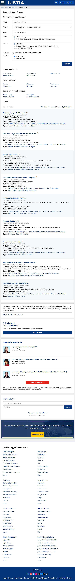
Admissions (41, 486)
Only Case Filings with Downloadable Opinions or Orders (35, 39)
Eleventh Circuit (55, 73)
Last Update (20, 59)
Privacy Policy (52, 578)
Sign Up (69, 2)
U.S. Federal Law (9, 508)
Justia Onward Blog (44, 555)
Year (41, 46)
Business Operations (10, 486)
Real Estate (6, 498)
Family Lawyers (8, 469)
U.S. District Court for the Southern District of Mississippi (45, 167)
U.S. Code (6, 514)
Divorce (40, 460)
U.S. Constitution (8, 511)
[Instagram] (36, 574)
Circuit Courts (7, 523)
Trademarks (7, 555)
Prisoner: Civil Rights (28, 126)
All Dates (19, 44)
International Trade (9, 495)
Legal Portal (18, 578)
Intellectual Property (10, 492)
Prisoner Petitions (33, 97)
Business (6, 480)
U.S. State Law (43, 508)
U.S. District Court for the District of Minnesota (43, 273)
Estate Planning (43, 466)
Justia (40, 570)
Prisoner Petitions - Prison (30, 170)
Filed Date (19, 56)
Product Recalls (8, 549)
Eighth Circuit (31, 73)
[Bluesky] (41, 574)
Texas (40, 529)
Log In (62, 2)
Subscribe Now (37, 434)
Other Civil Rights (22, 234)
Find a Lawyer (9, 399)
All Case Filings (21, 37)
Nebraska (30, 86)
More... (5, 475)
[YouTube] (31, 574)
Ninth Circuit (31, 75)
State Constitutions (44, 511)
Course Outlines (43, 492)
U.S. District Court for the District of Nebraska (42, 188)
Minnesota (6, 86)
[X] (44, 574)
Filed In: (5, 27)
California (41, 520)
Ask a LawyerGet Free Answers (10, 324)
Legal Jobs (6, 540)
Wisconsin (53, 86)
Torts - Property (8, 97)
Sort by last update (65, 107)
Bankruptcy (41, 455)
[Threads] (39, 574)
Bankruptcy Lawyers (10, 455)
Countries (6, 558)
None (23, 296)
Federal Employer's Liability (27, 190)
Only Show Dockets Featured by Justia (28, 53)
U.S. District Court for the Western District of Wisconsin (46, 124)
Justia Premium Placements (47, 546)
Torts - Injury (7, 95)
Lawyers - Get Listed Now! (37, 413)
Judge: (5, 22)
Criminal (40, 457)
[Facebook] (33, 574)
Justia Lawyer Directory (45, 543)
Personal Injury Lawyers (11, 472)
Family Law (41, 469)
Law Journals (42, 495)
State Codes (42, 514)
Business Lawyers (9, 457)
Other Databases (9, 537)
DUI (39, 463)
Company (27, 578)
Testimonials (42, 558)
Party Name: (7, 17)
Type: (5, 32)
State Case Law (43, 517)
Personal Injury (43, 472)
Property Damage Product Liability (32, 275)
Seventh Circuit (8, 75)
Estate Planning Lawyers (11, 466)
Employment (7, 489)
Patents (5, 552)
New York (41, 526)
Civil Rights (30, 95)
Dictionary (41, 483)
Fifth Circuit (7, 73)
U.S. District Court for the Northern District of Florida (44, 211)
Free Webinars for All (12, 342)
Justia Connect (8, 578)
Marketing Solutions (46, 537)
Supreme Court (8, 520)
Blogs (39, 498)
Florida (5, 84)
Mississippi (30, 84)
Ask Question (37, 332)
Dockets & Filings (8, 529)
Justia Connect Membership (47, 540)
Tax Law (5, 501)
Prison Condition (27, 255)
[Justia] (15, 2)
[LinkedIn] (28, 574)
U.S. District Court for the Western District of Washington (47, 294)
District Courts (8, 526)
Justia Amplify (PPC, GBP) (46, 552)
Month (32, 46)
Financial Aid (42, 489)
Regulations (7, 517)
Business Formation (9, 483)
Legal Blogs (7, 543)
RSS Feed (44, 107)
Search (67, 64)
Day (24, 46)
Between (19, 46)
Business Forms (8, 546)
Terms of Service (41, 578)
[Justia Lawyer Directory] (47, 574)
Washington (54, 84)
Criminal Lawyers (8, 460)
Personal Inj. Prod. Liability (27, 213)
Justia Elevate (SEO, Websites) (48, 549)
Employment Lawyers (10, 463)
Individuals (42, 451)
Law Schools (42, 480)
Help (33, 578)
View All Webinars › (37, 382)
